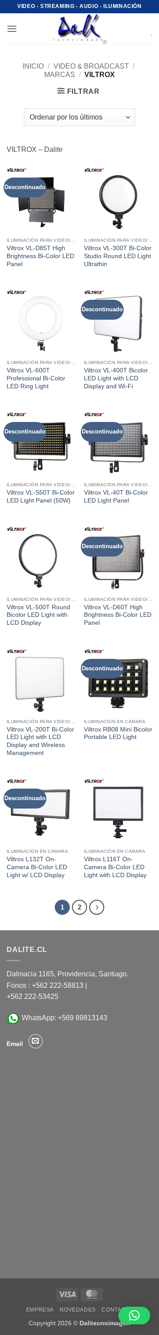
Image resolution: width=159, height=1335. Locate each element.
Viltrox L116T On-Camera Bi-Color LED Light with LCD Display (115, 867)
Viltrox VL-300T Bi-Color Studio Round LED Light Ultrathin (117, 256)
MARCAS (59, 74)
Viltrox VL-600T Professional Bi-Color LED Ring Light (36, 378)
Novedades (78, 1310)
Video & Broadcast (91, 66)
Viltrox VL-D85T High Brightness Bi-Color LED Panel (40, 256)
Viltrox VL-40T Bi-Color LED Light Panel (116, 496)
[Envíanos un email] (35, 1041)
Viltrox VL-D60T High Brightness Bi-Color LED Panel (117, 615)
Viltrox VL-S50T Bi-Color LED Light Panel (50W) (41, 496)
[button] (12, 28)
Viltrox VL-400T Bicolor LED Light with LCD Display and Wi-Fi (116, 378)
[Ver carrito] (145, 28)
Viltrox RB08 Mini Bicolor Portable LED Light (118, 733)
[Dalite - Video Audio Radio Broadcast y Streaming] (79, 28)
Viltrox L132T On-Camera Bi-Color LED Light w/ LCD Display (37, 867)
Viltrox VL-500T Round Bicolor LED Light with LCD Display (38, 615)
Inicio (33, 66)
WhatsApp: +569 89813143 (63, 1018)
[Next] (96, 907)
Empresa (40, 1310)
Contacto (117, 1310)
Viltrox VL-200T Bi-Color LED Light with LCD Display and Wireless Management (40, 741)
